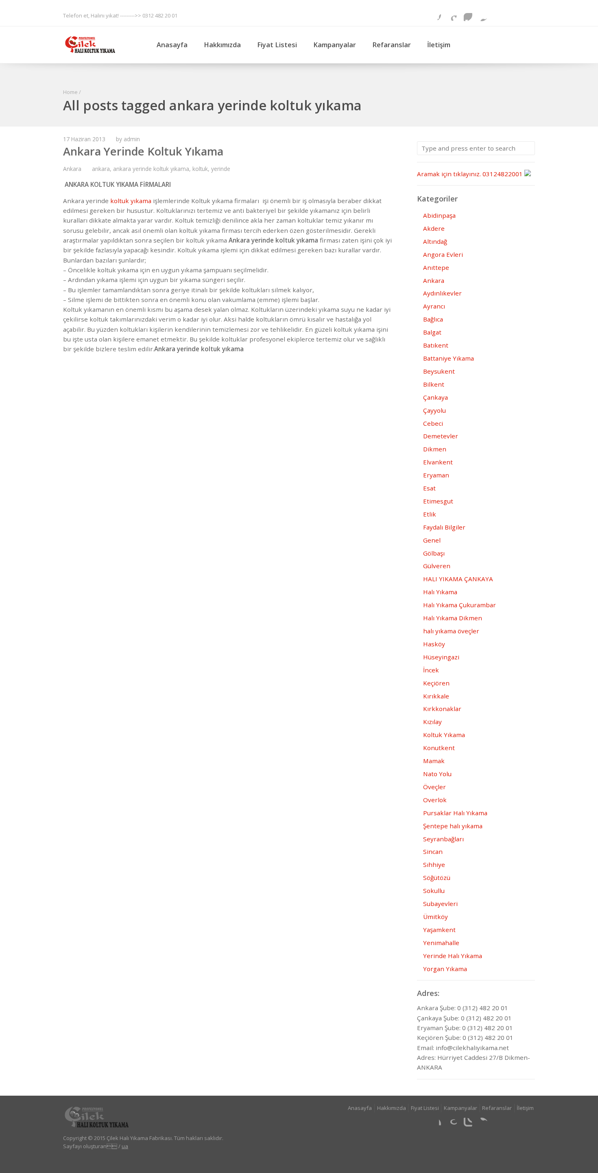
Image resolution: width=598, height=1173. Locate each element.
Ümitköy (435, 917)
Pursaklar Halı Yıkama (455, 813)
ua (125, 1146)
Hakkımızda (222, 44)
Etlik (429, 514)
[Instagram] (465, 14)
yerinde (220, 169)
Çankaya (435, 397)
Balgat (432, 332)
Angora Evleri (443, 254)
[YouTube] (528, 14)
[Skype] (497, 14)
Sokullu (434, 890)
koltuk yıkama (130, 201)
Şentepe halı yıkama (452, 826)
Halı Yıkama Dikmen (452, 618)
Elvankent (438, 462)
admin (132, 139)
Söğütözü (436, 877)
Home (70, 92)
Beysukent (439, 371)
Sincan (433, 851)
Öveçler (434, 787)
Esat (429, 488)
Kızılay (432, 722)
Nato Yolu (437, 774)
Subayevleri (440, 903)
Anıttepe (436, 267)
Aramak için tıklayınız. (449, 174)
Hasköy (434, 644)
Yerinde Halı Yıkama (452, 956)
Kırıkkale (436, 696)
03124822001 (502, 174)
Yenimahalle (441, 943)
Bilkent (433, 384)
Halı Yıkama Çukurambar (459, 605)
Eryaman (436, 475)
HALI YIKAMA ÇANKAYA (458, 579)
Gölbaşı (434, 553)
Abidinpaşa (439, 215)
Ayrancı (434, 306)
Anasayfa (172, 44)
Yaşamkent (439, 930)
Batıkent (435, 345)
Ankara (72, 169)
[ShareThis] (481, 14)
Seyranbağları (443, 839)
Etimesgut (438, 501)
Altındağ (435, 241)
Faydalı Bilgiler (444, 527)
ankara (101, 169)
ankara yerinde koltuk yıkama (151, 169)
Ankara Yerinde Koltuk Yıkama (143, 151)
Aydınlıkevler (442, 293)
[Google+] (450, 14)
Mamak (434, 761)
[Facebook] (434, 14)
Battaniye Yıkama (448, 358)
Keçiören (436, 683)
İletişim (438, 44)
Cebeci (433, 423)
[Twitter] (512, 14)
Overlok (435, 800)
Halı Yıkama (440, 592)
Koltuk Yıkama (444, 735)
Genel (432, 540)
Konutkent (439, 748)
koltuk (200, 169)
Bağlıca (433, 319)
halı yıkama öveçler (451, 631)
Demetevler (440, 436)
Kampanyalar (334, 44)
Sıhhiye (434, 864)
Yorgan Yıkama (445, 969)
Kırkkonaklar (442, 709)
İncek (431, 670)
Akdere (434, 228)
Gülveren (436, 566)
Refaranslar (391, 44)
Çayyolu (434, 410)
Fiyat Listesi (277, 44)
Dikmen (434, 449)
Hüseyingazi (441, 657)
